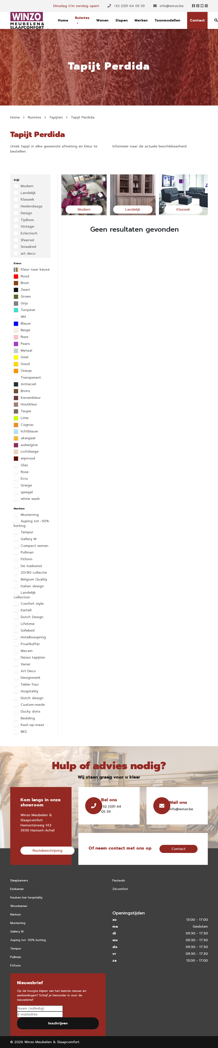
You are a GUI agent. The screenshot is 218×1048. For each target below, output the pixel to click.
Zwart (24, 290)
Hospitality (28, 691)
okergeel (27, 438)
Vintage (26, 226)
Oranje (25, 371)
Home (63, 20)
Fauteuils (118, 880)
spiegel (26, 492)
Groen (25, 296)
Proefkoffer (29, 644)
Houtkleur (28, 404)
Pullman (26, 552)
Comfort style (31, 604)
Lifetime (26, 624)
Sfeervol (26, 240)
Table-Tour (29, 684)
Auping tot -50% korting (31, 523)
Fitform (25, 559)
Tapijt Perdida (83, 117)
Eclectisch (28, 233)
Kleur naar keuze (34, 269)
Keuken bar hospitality (26, 897)
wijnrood (27, 458)
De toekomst (30, 566)
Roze (23, 337)
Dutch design (31, 698)
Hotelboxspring (32, 637)
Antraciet (27, 384)
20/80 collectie (33, 572)
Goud (24, 364)
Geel (23, 357)
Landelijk (27, 193)
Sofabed (26, 630)
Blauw (25, 323)
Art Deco (27, 671)
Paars (24, 344)
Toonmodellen (167, 20)
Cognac (26, 425)
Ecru (23, 478)
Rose (24, 472)
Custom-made (32, 705)
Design (25, 213)
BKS (23, 732)
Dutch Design (31, 617)
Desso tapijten (32, 657)
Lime (24, 418)
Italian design (31, 586)
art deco (27, 253)
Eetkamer (17, 889)
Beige (24, 330)
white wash (29, 499)
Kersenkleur (30, 398)
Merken (141, 20)
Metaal (25, 350)
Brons (24, 391)
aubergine (28, 445)
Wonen (102, 20)
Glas (23, 465)
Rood (24, 276)
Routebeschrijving (47, 850)
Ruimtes (82, 17)
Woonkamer (18, 906)
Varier (24, 664)
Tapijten (56, 117)
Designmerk (29, 678)
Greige (25, 485)
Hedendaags (30, 206)
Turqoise (27, 310)
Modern (26, 186)
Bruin (24, 283)
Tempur (26, 532)
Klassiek (26, 199)
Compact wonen (33, 546)
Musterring (29, 515)
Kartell (25, 610)
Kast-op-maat (31, 725)
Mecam (26, 651)
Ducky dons (29, 711)
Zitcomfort (120, 889)
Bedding (27, 718)
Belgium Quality (33, 579)
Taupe (25, 411)
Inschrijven (58, 1023)
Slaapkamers (19, 880)
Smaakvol (27, 247)
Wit (22, 317)
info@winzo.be (171, 6)
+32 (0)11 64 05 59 (129, 6)
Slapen (121, 20)
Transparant (30, 377)
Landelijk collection (25, 595)
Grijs (23, 303)
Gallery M (27, 539)
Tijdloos (26, 220)
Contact (197, 20)
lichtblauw (28, 431)
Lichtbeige (29, 451)
